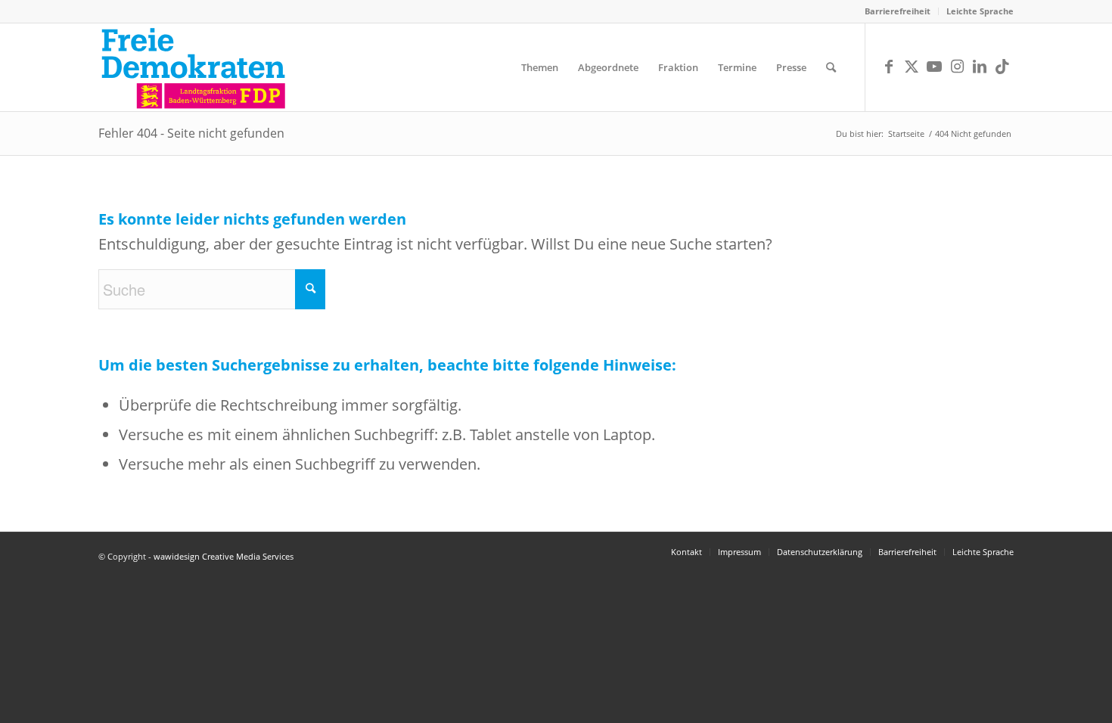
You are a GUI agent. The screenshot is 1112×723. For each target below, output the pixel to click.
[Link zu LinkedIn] (979, 66)
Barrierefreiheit (897, 11)
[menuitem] (898, 11)
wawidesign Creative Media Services (224, 556)
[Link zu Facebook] (888, 66)
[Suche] (831, 67)
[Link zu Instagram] (957, 66)
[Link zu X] (911, 66)
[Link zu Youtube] (934, 66)
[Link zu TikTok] (1002, 66)
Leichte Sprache (980, 11)
